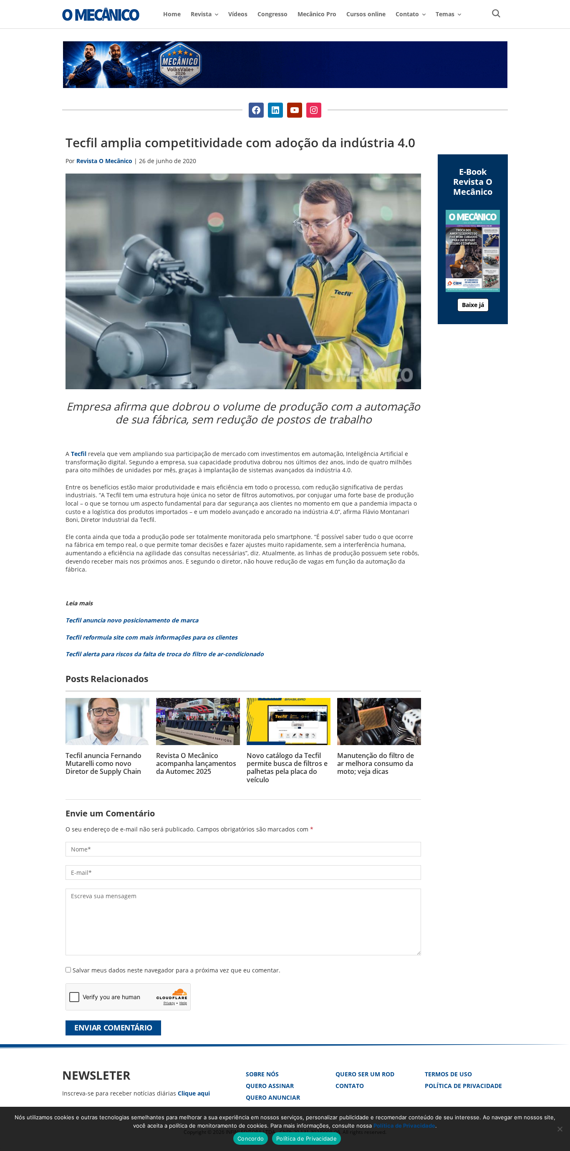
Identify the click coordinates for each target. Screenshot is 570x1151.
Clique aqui (194, 1093)
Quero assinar (270, 1086)
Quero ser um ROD (364, 1074)
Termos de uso (448, 1074)
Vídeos (237, 14)
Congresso (272, 14)
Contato (349, 1086)
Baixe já (473, 305)
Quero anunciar (273, 1097)
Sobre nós (262, 1074)
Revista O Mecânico (100, 14)
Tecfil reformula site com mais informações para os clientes (151, 637)
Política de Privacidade (463, 1086)
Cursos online (366, 14)
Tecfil (78, 454)
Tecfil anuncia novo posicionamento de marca (132, 620)
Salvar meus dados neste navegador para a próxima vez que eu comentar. (176, 970)
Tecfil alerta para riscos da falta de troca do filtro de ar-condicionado (165, 654)
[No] (559, 1129)
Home (172, 14)
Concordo (250, 1138)
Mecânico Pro (317, 14)
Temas (445, 14)
